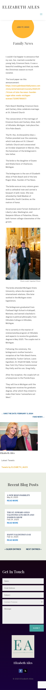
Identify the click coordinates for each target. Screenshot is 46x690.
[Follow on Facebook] (21, 671)
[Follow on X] (25, 671)
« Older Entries (13, 549)
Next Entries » (33, 549)
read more (12, 501)
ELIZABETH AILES (21, 6)
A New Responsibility (18, 495)
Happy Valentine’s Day (19, 534)
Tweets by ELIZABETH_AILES (14, 467)
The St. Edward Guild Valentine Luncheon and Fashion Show (20, 515)
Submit (36, 628)
